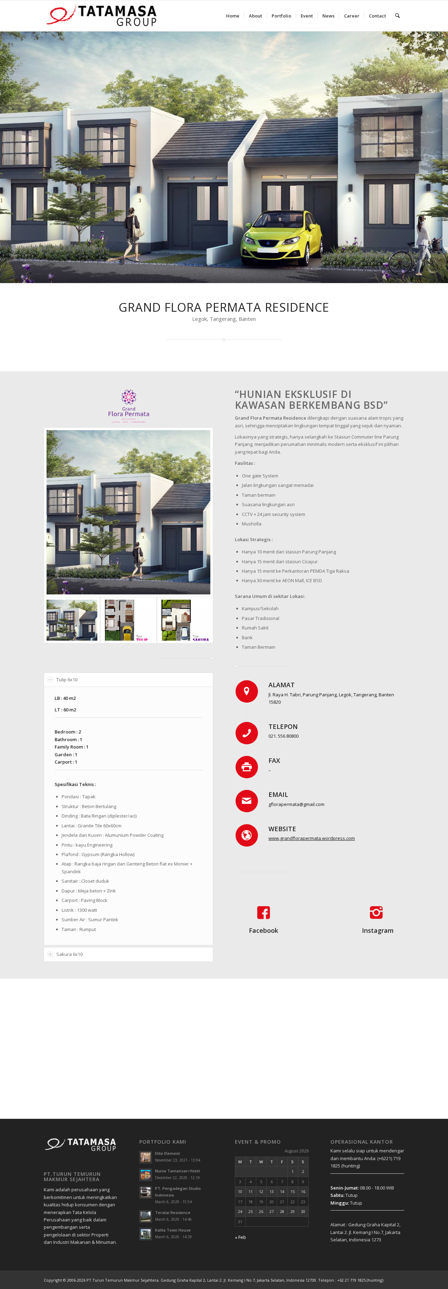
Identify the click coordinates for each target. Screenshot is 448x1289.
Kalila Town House (173, 1230)
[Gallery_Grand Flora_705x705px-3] (128, 512)
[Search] (397, 15)
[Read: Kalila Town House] (145, 1234)
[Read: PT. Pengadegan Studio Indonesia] (145, 1192)
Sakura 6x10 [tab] (69, 954)
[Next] (442, 156)
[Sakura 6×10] (185, 620)
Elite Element (167, 1153)
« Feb (240, 1237)
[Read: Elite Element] (145, 1157)
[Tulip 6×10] (128, 620)
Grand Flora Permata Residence (224, 307)
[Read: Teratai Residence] (145, 1216)
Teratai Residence (172, 1212)
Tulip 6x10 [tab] (66, 679)
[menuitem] (233, 15)
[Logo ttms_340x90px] (102, 15)
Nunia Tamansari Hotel (177, 1170)
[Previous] (6, 156)
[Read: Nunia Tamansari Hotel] (145, 1175)
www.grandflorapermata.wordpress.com (311, 838)
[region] (128, 816)
